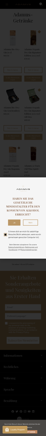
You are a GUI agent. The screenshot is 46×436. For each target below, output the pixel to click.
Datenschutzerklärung (16, 247)
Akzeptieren (29, 432)
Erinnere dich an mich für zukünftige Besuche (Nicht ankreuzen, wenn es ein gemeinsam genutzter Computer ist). (24, 234)
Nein (30, 222)
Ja (14, 222)
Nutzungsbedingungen (29, 250)
